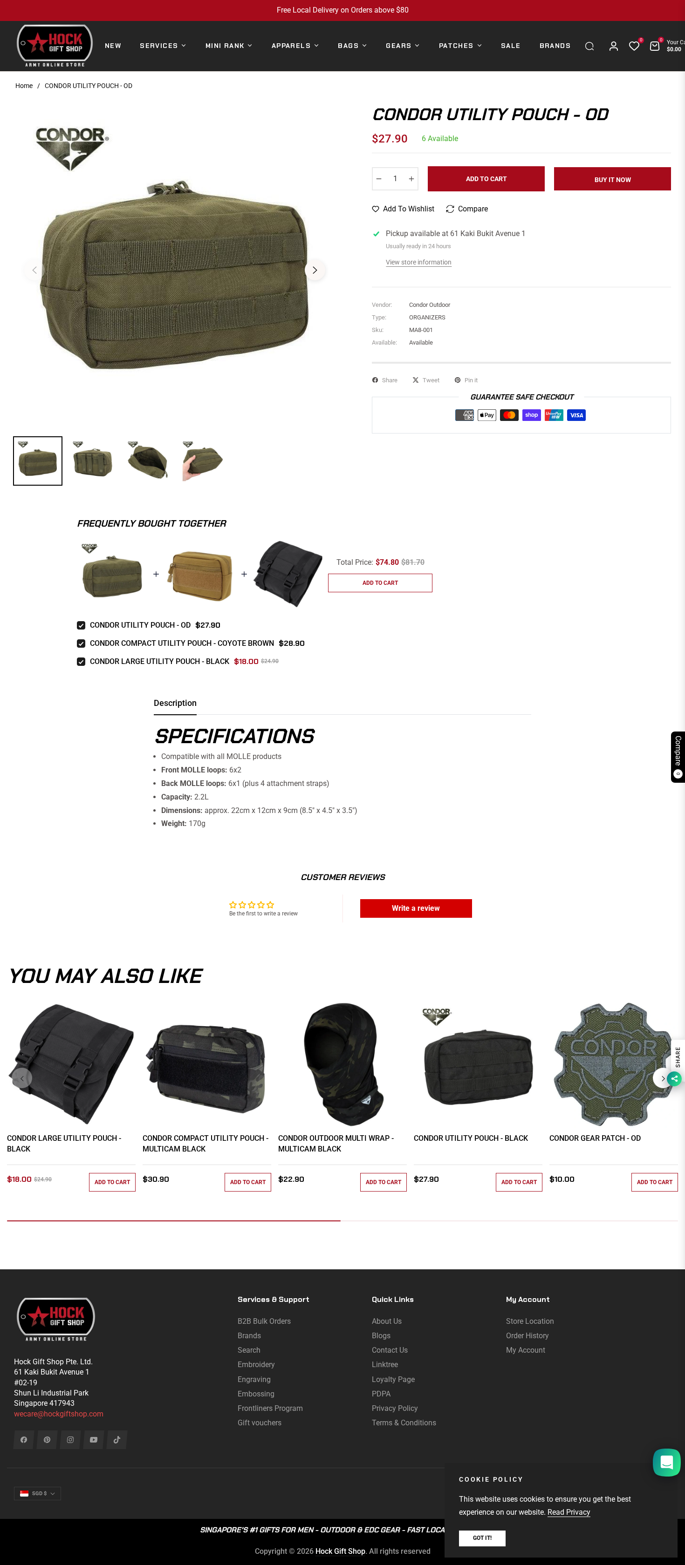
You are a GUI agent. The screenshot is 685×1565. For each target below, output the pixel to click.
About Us (387, 1321)
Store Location (530, 1321)
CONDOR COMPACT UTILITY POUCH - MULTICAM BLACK (205, 1143)
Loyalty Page (393, 1379)
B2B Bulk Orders (264, 1321)
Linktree (385, 1364)
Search (249, 1350)
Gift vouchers (259, 1422)
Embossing (256, 1393)
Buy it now (613, 179)
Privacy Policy (395, 1408)
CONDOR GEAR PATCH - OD (595, 1138)
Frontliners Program (270, 1408)
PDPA (381, 1393)
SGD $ (39, 1493)
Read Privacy (569, 1512)
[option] (175, 264)
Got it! (482, 1538)
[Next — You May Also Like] (663, 1078)
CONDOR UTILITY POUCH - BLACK (471, 1138)
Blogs (381, 1335)
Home (24, 85)
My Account (525, 1350)
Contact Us (390, 1350)
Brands (249, 1335)
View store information (419, 262)
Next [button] (315, 270)
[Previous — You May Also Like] (22, 1078)
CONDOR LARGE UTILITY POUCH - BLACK (159, 661)
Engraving (254, 1379)
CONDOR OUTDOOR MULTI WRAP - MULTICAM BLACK (336, 1143)
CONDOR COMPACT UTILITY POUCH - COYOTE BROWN (182, 643)
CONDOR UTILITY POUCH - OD (140, 625)
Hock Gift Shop (340, 1551)
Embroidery (256, 1364)
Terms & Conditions (404, 1422)
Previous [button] (34, 270)
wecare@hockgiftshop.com (58, 1413)
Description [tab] (175, 703)
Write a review (416, 908)
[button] (591, 46)
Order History (527, 1335)
